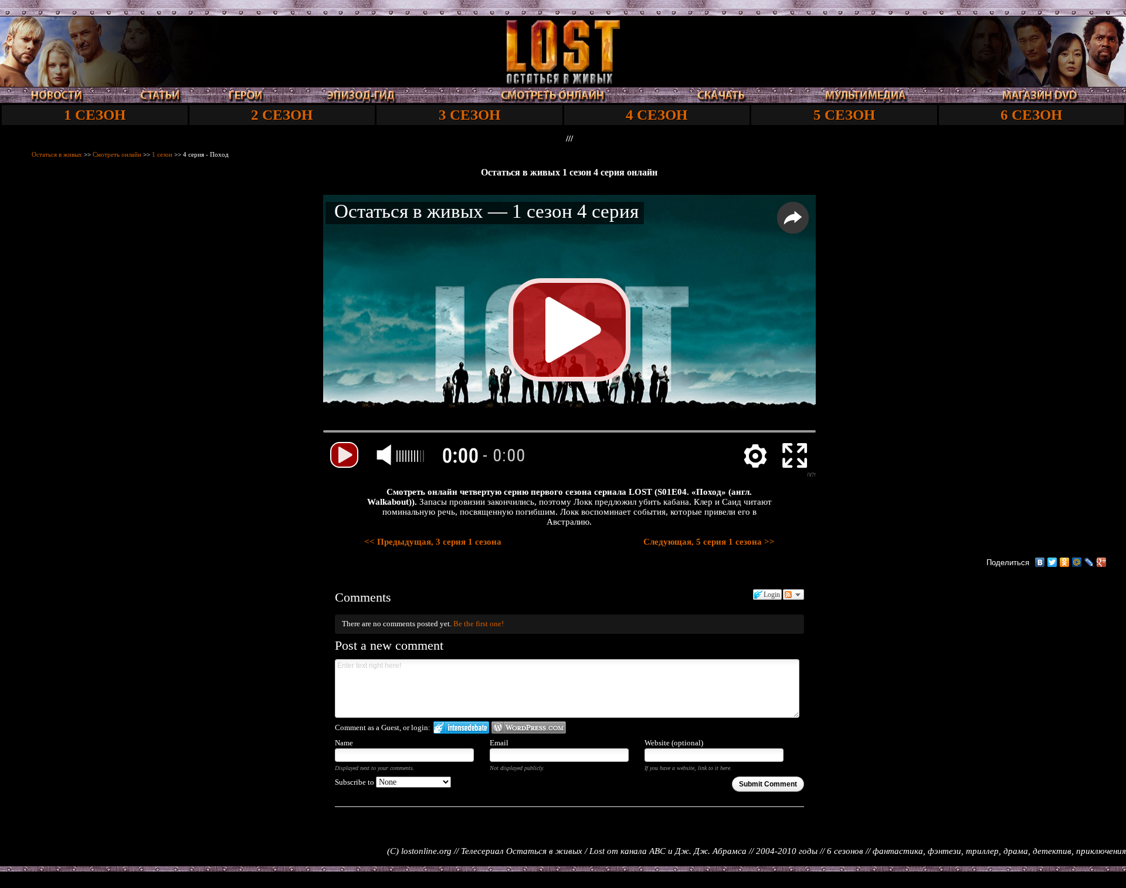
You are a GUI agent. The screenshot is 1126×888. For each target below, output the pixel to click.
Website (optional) (674, 742)
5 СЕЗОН (844, 115)
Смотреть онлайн (117, 154)
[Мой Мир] (1077, 562)
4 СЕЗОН (656, 115)
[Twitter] (1052, 562)
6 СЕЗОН (1031, 115)
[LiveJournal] (1089, 562)
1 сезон (162, 154)
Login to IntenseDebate (461, 727)
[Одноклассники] (1065, 562)
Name (344, 742)
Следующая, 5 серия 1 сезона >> (709, 541)
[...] (563, 81)
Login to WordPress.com (528, 727)
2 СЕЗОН (282, 115)
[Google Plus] (1102, 562)
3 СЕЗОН (469, 115)
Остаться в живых (57, 154)
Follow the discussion (793, 594)
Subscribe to (355, 782)
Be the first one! (478, 623)
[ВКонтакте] (1040, 562)
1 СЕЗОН (95, 115)
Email (499, 742)
